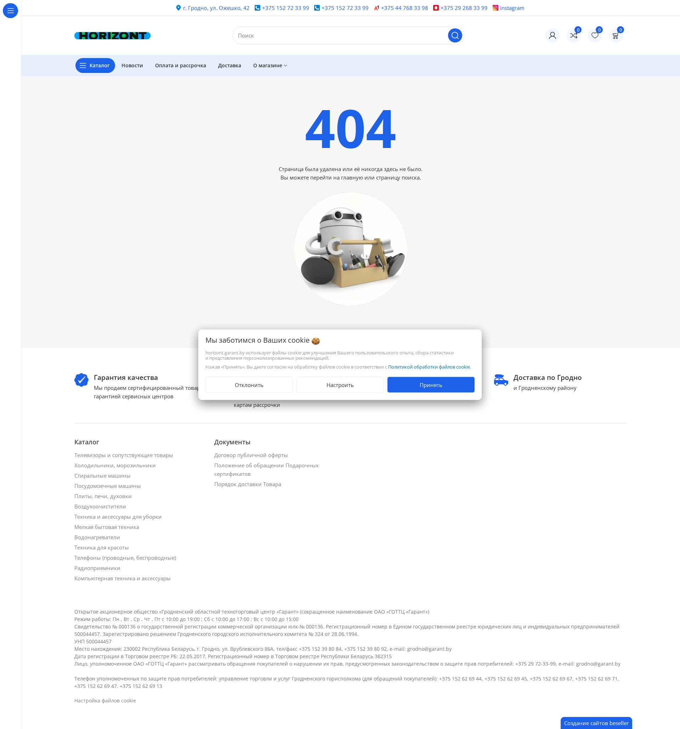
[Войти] (552, 35)
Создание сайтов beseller (596, 723)
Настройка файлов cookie (105, 700)
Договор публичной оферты (251, 455)
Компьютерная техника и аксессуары (123, 578)
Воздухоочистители (101, 506)
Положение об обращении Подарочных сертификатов (266, 469)
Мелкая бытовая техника (107, 526)
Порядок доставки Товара (248, 484)
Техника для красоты (102, 547)
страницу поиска (398, 177)
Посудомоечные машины (108, 485)
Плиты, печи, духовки (103, 496)
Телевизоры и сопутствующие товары (124, 455)
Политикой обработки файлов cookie (429, 366)
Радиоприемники (98, 567)
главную (352, 177)
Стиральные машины (103, 475)
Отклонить (249, 384)
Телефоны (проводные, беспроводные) (125, 557)
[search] (455, 35)
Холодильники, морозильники (115, 465)
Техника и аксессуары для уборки (118, 516)
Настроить (340, 384)
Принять (431, 384)
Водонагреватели (97, 537)
